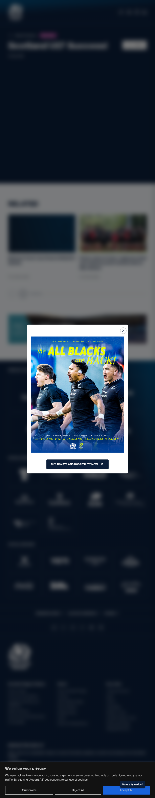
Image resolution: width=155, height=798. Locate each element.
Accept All (126, 790)
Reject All (78, 790)
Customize (29, 790)
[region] (77, 780)
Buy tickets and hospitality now (74, 464)
